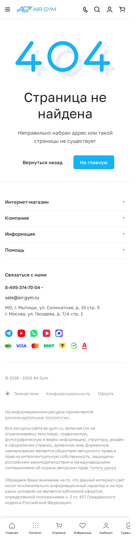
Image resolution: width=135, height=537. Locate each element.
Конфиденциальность (68, 393)
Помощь (14, 250)
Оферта (105, 393)
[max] (59, 333)
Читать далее (103, 467)
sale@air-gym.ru (22, 297)
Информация (20, 234)
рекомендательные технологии (37, 417)
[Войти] (109, 9)
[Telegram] (9, 333)
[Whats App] (34, 333)
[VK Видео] (46, 333)
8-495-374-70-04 (22, 287)
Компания (17, 218)
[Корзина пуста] (122, 9)
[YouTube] (21, 333)
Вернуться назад (42, 162)
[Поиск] (97, 9)
